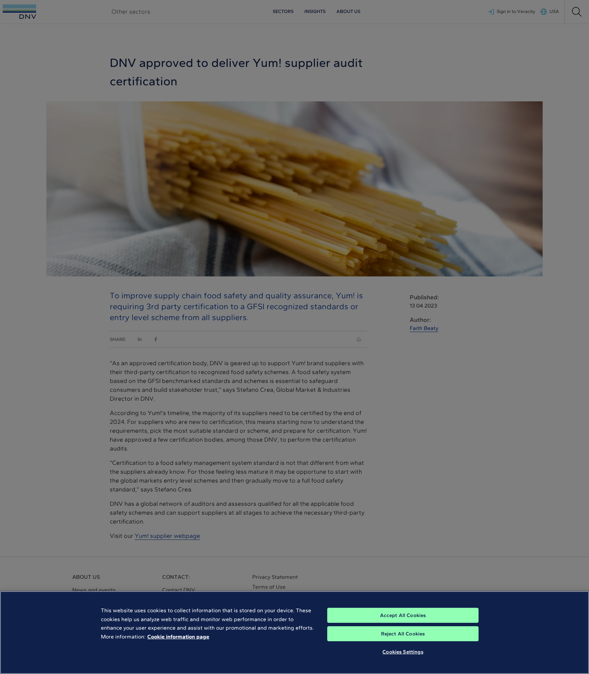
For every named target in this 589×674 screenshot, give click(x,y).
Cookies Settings (402, 652)
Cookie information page (178, 636)
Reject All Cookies (403, 634)
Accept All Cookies (403, 615)
